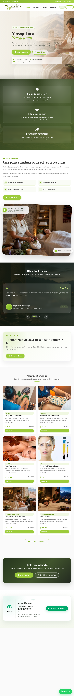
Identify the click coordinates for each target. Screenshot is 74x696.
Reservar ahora (16, 356)
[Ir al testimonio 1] (32, 316)
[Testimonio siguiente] (46, 317)
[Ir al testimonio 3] (35, 316)
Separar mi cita (13, 198)
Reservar (44, 7)
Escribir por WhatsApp (48, 575)
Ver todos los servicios (36, 541)
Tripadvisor (64, 306)
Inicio (28, 7)
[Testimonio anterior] (28, 317)
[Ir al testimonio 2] (33, 316)
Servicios (36, 7)
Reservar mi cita (22, 52)
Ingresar (69, 7)
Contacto (53, 7)
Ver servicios (40, 52)
